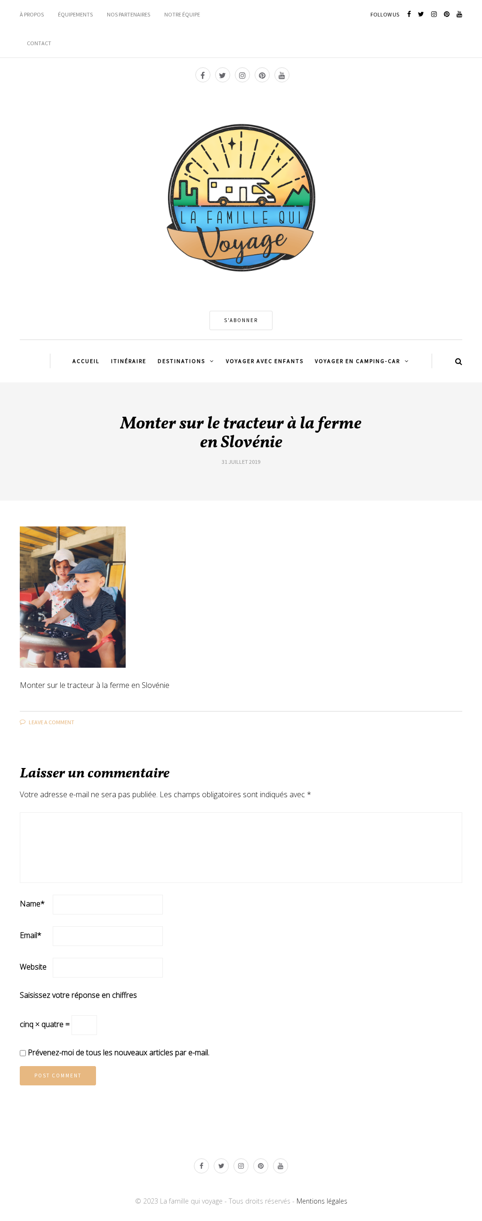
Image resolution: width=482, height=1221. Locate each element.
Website (33, 967)
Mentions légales (322, 1201)
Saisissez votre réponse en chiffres (78, 995)
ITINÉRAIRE (128, 360)
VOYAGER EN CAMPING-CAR (357, 360)
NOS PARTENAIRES (128, 14)
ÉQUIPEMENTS (75, 14)
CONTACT (39, 43)
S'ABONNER (241, 320)
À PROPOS (32, 14)
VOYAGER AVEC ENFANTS (265, 360)
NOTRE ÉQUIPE (182, 14)
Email (30, 935)
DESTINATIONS (181, 360)
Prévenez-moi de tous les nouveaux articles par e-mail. (118, 1052)
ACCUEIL (86, 360)
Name (32, 903)
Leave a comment (51, 722)
